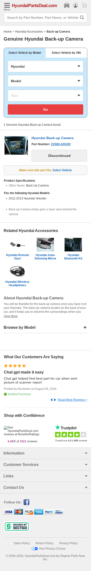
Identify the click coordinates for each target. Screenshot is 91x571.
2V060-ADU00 (61, 144)
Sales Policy (22, 543)
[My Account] (75, 5)
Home (8, 31)
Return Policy (44, 543)
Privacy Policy (68, 543)
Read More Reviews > (72, 399)
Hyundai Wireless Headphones (17, 283)
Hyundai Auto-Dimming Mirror (45, 256)
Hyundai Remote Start (17, 256)
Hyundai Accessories (29, 31)
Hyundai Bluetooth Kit (73, 256)
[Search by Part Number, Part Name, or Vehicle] (82, 17)
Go (45, 109)
